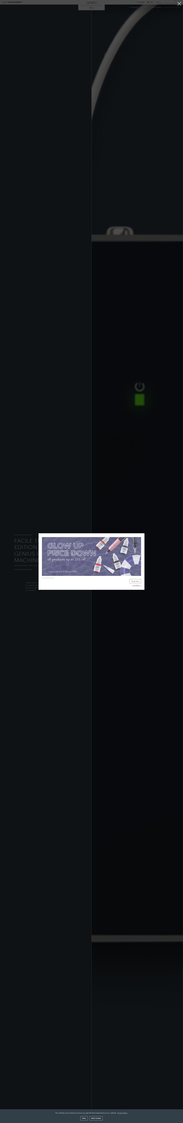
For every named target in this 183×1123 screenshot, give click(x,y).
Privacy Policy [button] (122, 1113)
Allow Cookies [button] (96, 1118)
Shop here (135, 581)
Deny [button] (84, 1118)
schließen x (136, 586)
